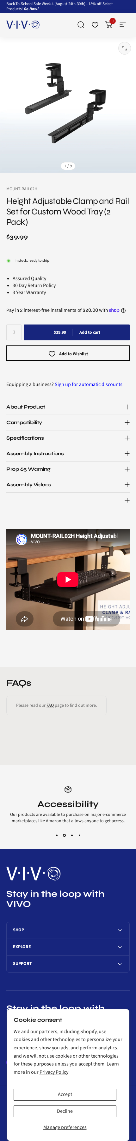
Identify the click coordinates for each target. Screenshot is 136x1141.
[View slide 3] (72, 835)
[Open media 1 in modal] (124, 48)
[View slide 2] (64, 835)
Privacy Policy (54, 1072)
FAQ (50, 705)
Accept (65, 1094)
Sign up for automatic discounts (88, 384)
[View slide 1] (56, 835)
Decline (65, 1111)
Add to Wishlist (73, 354)
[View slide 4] (79, 835)
